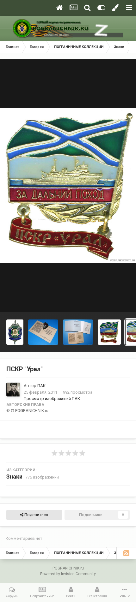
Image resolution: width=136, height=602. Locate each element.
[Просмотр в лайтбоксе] (68, 185)
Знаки (14, 476)
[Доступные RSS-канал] (126, 553)
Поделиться (35, 514)
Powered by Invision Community (68, 574)
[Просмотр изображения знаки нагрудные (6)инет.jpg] (43, 332)
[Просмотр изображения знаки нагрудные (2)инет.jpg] (78, 332)
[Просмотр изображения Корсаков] (14, 332)
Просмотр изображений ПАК (52, 398)
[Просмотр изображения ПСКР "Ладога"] (109, 332)
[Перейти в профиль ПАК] (13, 389)
